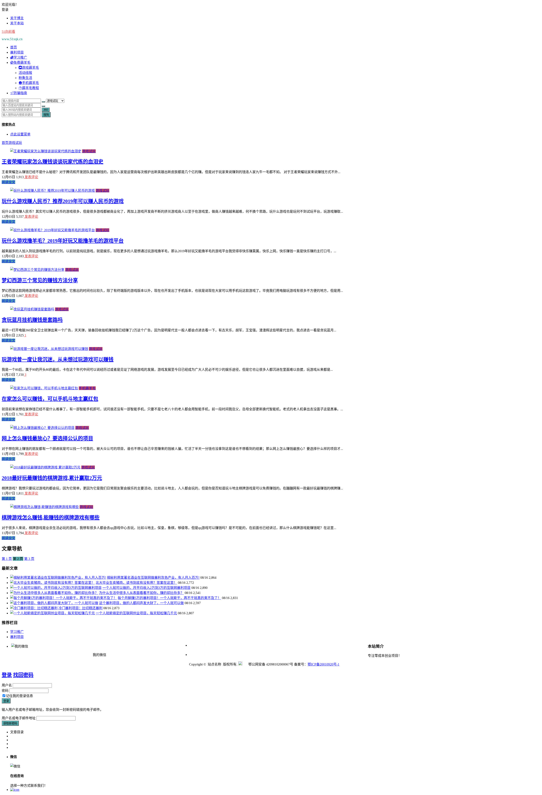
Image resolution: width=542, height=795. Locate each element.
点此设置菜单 (20, 134)
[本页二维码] (14, 789)
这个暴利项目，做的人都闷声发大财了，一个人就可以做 (141, 603)
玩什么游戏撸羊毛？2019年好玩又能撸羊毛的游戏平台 (63, 241)
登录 (7, 675)
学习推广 (17, 632)
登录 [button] (5, 9)
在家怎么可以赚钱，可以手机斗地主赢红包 (50, 399)
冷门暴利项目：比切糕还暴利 (80, 608)
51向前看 (8, 31)
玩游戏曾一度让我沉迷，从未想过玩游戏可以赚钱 (57, 359)
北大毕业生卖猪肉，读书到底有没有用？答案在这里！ (136, 582)
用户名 (7, 685)
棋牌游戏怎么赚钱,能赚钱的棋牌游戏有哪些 (51, 517)
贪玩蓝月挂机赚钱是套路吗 (32, 320)
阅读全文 (8, 182)
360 (45, 109)
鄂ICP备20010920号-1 (323, 664)
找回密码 (23, 675)
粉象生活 (25, 78)
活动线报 (25, 72)
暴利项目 (17, 52)
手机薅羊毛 (87, 388)
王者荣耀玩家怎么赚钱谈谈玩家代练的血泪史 (52, 161)
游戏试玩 (15, 143)
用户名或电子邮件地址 (19, 718)
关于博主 (17, 18)
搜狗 (46, 114)
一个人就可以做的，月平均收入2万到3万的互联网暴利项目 (146, 588)
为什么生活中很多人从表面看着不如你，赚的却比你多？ (141, 593)
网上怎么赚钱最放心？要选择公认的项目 (47, 438)
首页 (13, 47)
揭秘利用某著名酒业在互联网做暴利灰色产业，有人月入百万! (153, 577)
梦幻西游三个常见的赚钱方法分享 (40, 280)
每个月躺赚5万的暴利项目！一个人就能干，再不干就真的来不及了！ (169, 598)
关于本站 (17, 23)
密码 (5, 690)
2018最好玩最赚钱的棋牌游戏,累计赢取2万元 (52, 478)
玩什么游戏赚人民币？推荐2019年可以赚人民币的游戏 (63, 201)
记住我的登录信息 (19, 696)
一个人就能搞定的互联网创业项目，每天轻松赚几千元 (136, 613)
